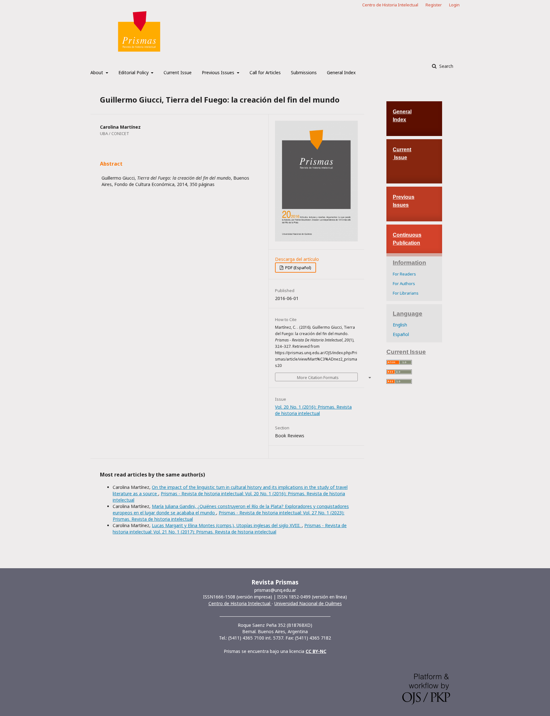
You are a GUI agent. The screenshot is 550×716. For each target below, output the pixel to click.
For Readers (404, 274)
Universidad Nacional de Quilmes (308, 603)
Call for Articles (265, 72)
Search (445, 66)
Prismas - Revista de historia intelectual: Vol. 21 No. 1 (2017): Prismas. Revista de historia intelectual (230, 528)
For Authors (404, 283)
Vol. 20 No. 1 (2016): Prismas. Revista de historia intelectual (313, 410)
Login (454, 5)
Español (401, 334)
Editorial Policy (134, 72)
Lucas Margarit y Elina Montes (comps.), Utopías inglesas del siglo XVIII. (227, 525)
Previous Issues (219, 72)
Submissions (304, 72)
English (400, 325)
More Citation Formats (318, 377)
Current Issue (178, 72)
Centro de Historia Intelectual (390, 5)
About (97, 72)
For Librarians (406, 293)
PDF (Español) (297, 267)
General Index (341, 72)
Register (434, 5)
